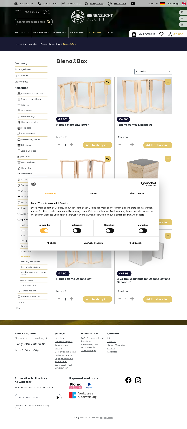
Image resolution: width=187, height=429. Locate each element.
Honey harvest (28, 168)
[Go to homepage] (92, 16)
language (173, 3)
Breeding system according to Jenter (33, 273)
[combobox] (33, 22)
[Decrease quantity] (59, 145)
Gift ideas (25, 145)
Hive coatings (27, 116)
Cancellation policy (64, 341)
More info (61, 137)
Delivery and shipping (65, 352)
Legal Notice (113, 352)
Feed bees (25, 127)
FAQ (27, 12)
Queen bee (21, 75)
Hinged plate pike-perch (72, 124)
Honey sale (26, 173)
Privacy (58, 348)
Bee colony (21, 63)
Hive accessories (29, 122)
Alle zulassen (135, 243)
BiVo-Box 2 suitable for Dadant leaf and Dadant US (143, 280)
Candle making (28, 290)
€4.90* (62, 119)
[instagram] (138, 380)
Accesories (21, 87)
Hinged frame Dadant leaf (73, 279)
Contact (36, 12)
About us (18, 12)
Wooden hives (28, 162)
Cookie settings (88, 350)
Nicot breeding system (30, 267)
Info (109, 338)
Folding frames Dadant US (135, 124)
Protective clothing (30, 99)
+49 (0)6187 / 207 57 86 (30, 344)
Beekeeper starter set (31, 93)
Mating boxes (26, 251)
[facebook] (128, 380)
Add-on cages (26, 280)
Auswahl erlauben (93, 243)
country (153, 3)
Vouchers (25, 156)
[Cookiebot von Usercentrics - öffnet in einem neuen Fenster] (143, 184)
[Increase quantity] (72, 145)
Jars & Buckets (28, 151)
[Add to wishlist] (108, 82)
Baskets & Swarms (30, 296)
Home (18, 44)
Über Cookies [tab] (137, 193)
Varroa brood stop (28, 285)
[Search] (49, 22)
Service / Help (122, 3)
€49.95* (124, 273)
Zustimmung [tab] (49, 193)
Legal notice (46, 12)
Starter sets (21, 81)
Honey (21, 302)
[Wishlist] (161, 34)
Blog (17, 308)
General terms (61, 345)
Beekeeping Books (30, 139)
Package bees (23, 69)
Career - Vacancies (116, 345)
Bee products (27, 133)
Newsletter (60, 338)
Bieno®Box (25, 256)
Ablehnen (51, 243)
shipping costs (106, 418)
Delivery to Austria (63, 355)
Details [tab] (93, 193)
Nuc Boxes (26, 110)
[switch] (77, 230)
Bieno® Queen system (30, 262)
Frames (24, 105)
